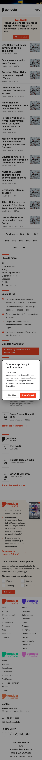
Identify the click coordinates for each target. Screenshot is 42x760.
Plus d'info (12, 395)
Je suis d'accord (28, 395)
